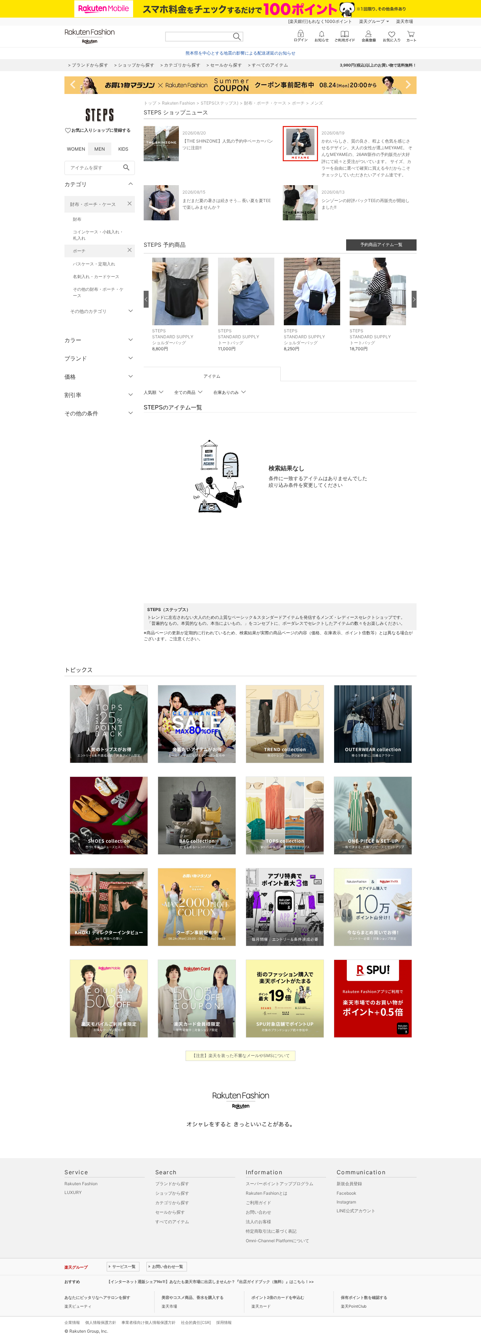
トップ (150, 103)
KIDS (123, 149)
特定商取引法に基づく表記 (271, 1231)
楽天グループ (372, 21)
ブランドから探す (172, 1183)
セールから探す (170, 1212)
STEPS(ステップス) (219, 103)
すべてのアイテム (172, 1221)
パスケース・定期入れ (94, 263)
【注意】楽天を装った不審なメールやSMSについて (241, 1055)
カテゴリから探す (172, 1202)
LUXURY (73, 1192)
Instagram (346, 1202)
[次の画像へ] (414, 299)
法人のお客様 (258, 1221)
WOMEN (76, 149)
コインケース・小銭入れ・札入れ (98, 235)
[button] (181, 310)
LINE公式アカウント (356, 1210)
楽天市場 (404, 21)
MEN (99, 149)
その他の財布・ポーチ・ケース (98, 292)
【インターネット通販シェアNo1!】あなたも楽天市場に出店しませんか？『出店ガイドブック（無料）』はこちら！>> (210, 1281)
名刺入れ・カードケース (96, 276)
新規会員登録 (349, 1183)
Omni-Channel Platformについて (277, 1240)
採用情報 (224, 1322)
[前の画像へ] (146, 299)
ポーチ (79, 250)
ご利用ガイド (258, 1202)
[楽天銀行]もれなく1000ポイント (320, 21)
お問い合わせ (258, 1212)
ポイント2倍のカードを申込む (277, 1297)
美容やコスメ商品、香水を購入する (193, 1297)
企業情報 (72, 1322)
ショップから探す (172, 1193)
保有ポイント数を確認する (364, 1297)
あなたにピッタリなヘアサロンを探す (97, 1297)
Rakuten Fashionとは (266, 1193)
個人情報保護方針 (100, 1322)
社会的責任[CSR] (196, 1322)
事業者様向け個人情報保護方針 (148, 1322)
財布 (77, 219)
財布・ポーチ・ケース (93, 204)
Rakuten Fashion (178, 103)
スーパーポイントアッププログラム (279, 1183)
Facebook (346, 1193)
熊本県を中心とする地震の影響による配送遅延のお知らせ (240, 53)
